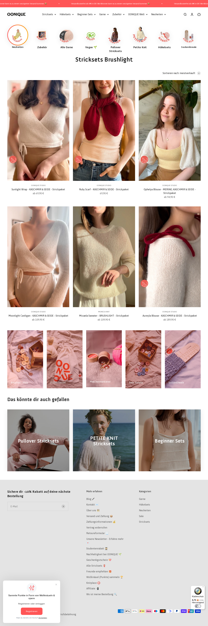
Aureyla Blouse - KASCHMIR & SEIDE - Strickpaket (170, 315)
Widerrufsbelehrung (65, 614)
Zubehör (117, 14)
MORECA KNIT (104, 312)
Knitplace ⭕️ (93, 582)
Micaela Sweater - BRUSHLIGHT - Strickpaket (104, 315)
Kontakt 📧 (92, 504)
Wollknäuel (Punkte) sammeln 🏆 (104, 577)
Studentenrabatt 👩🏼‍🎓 (97, 548)
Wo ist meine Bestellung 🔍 (101, 594)
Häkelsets (65, 14)
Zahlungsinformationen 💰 (101, 521)
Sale (141, 516)
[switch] (198, 606)
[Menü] (203, 587)
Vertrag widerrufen (96, 527)
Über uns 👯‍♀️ (93, 510)
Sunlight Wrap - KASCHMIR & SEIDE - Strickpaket (38, 189)
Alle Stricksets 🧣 (96, 565)
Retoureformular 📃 (97, 533)
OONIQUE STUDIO (38, 185)
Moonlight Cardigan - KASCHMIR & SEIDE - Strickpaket (38, 315)
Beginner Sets (85, 14)
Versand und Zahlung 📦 (99, 516)
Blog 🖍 (90, 499)
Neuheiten (157, 14)
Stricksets (47, 14)
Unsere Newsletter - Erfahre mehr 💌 (104, 541)
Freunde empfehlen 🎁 (99, 571)
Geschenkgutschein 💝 (98, 560)
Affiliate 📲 (92, 588)
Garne (102, 14)
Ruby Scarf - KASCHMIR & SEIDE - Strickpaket (104, 189)
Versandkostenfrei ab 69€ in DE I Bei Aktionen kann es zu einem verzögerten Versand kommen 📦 (74, 4)
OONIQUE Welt (136, 14)
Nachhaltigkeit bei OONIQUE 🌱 (104, 554)
